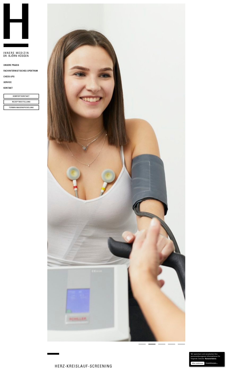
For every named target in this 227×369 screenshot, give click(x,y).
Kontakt (8, 88)
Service (8, 82)
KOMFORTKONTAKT (21, 96)
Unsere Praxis (11, 65)
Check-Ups (9, 77)
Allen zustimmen (197, 363)
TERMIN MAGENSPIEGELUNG (21, 108)
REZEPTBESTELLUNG (21, 102)
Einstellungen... (212, 363)
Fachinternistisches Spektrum (21, 71)
